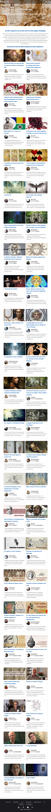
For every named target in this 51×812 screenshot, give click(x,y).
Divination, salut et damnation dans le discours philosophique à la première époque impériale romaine (13, 99)
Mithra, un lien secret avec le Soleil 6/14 (36, 486)
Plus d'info (25, 22)
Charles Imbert (11, 686)
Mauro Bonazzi (34, 555)
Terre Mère (37, 231)
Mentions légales (37, 802)
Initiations (15, 71)
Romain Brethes (12, 327)
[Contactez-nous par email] (27, 807)
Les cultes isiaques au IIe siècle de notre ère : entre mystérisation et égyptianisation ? (36, 617)
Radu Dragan (11, 135)
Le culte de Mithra (30, 777)
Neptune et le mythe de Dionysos (34, 681)
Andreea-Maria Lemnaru (13, 361)
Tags (22, 802)
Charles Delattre (34, 329)
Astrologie (37, 71)
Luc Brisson (33, 397)
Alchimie (15, 719)
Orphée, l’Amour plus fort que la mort (13, 745)
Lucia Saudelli (11, 493)
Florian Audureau (34, 229)
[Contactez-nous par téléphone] (32, 807)
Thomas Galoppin (34, 261)
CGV (44, 802)
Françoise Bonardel (12, 69)
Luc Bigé (32, 718)
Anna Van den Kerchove (35, 427)
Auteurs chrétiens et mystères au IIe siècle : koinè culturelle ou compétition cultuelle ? (35, 291)
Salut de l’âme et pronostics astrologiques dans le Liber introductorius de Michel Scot (33, 65)
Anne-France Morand (35, 459)
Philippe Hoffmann (12, 229)
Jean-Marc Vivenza (12, 293)
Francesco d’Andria (12, 427)
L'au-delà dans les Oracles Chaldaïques (13, 357)
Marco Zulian (33, 199)
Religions (14, 105)
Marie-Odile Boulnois (13, 261)
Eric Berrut (33, 686)
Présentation (28, 802)
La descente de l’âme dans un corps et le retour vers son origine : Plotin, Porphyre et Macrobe (36, 393)
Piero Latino (33, 135)
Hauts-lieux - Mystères (17, 328)
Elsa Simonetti (11, 103)
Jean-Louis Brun (34, 782)
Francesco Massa (34, 295)
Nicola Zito (33, 523)
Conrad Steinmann (34, 363)
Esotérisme (37, 103)
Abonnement (29, 804)
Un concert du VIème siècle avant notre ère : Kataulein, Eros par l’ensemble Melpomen (35, 359)
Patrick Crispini (11, 587)
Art (35, 364)
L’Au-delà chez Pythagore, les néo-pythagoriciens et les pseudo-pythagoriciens (12, 489)
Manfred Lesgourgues (35, 101)
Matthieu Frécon (12, 718)
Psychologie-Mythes (39, 398)
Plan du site (8, 802)
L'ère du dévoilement (31, 745)
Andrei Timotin (11, 523)
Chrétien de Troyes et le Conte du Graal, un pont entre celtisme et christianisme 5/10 (14, 65)
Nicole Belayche (12, 654)
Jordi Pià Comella (12, 555)
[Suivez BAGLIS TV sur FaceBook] (23, 807)
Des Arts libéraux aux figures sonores (13, 583)
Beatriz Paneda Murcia (35, 622)
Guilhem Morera (12, 167)
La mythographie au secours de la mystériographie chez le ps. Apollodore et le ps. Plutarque (36, 325)
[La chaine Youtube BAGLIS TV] (18, 807)
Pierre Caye (11, 199)
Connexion (21, 804)
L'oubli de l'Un (7, 195)
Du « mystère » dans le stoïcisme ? (12, 551)
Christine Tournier (12, 782)
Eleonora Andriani (34, 69)
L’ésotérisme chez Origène (10, 289)
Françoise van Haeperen (35, 587)
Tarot (14, 169)
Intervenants (16, 802)
